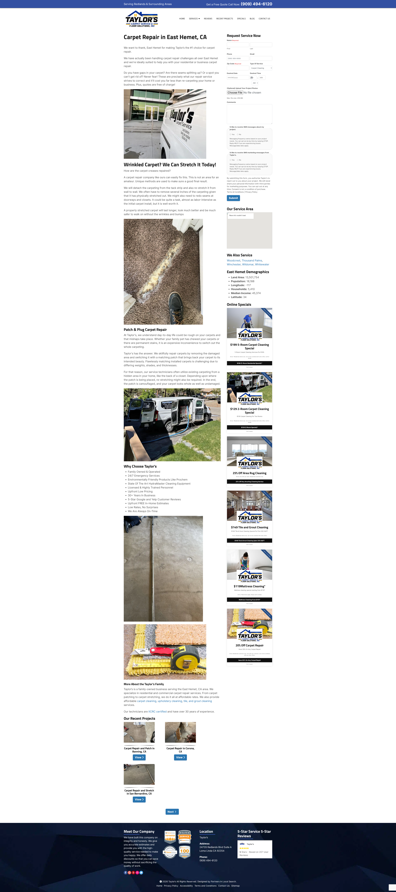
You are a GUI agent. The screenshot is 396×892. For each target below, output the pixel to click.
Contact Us (264, 18)
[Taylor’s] (141, 18)
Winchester (234, 264)
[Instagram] (137, 872)
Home (182, 18)
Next (171, 811)
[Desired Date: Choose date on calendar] (251, 77)
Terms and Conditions (205, 885)
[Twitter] (141, 872)
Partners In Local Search (223, 881)
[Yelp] (133, 872)
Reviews (208, 18)
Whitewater (262, 264)
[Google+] (129, 872)
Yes (233, 134)
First (228, 49)
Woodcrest (233, 260)
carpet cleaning (146, 701)
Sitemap (235, 885)
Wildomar (248, 264)
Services (193, 18)
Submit (233, 198)
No (240, 134)
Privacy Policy (251, 192)
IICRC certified (157, 711)
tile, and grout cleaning (198, 701)
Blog (252, 18)
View (138, 757)
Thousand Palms (252, 260)
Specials (241, 18)
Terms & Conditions (235, 192)
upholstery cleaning (170, 701)
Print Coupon (249, 367)
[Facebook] (125, 872)
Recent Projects (224, 18)
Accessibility (186, 885)
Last (251, 49)
